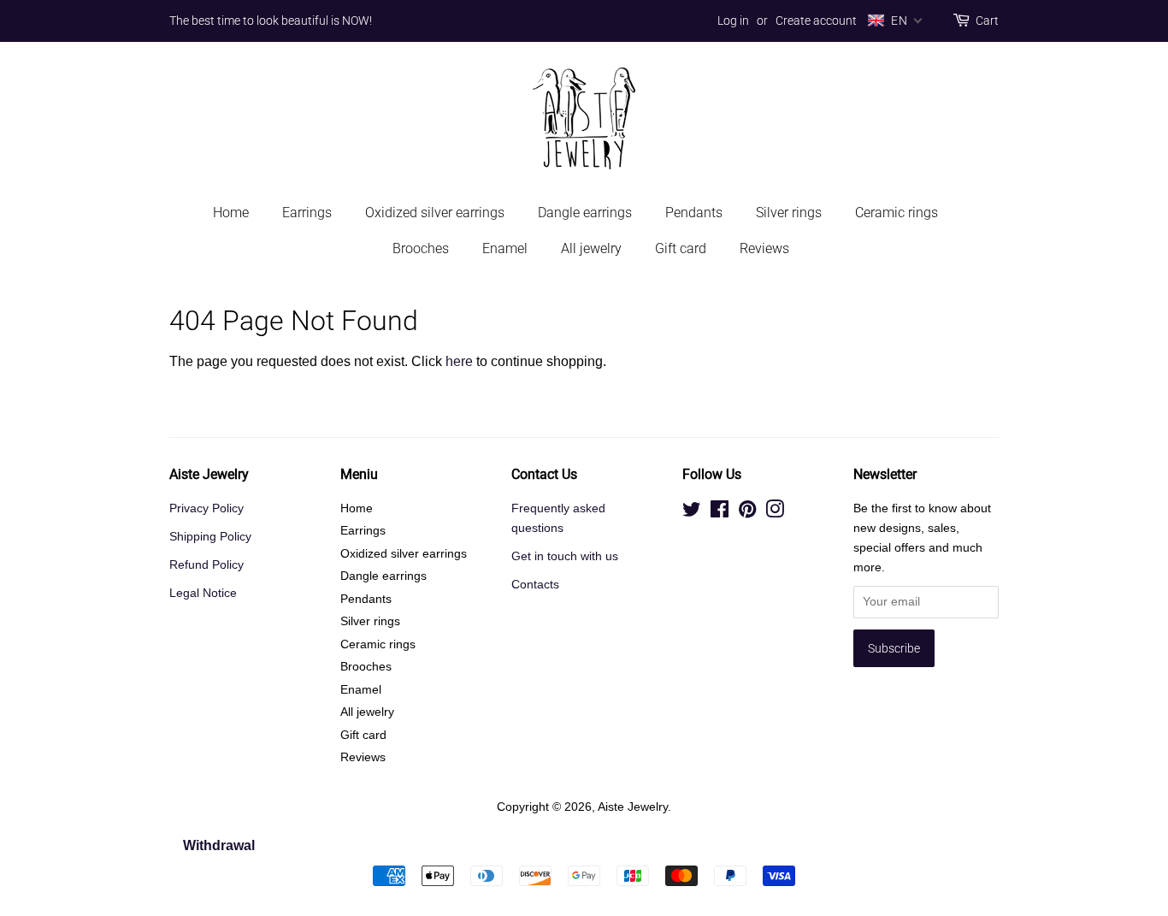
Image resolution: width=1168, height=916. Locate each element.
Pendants (694, 212)
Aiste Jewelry (633, 807)
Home (231, 212)
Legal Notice (203, 593)
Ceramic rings (896, 212)
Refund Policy (206, 564)
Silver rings (789, 212)
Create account (816, 20)
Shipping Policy (210, 536)
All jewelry (591, 248)
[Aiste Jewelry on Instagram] (774, 512)
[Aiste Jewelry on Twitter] (691, 512)
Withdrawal (219, 845)
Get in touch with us (564, 556)
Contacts (535, 584)
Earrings (307, 212)
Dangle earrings (585, 212)
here (459, 361)
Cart (987, 20)
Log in (733, 20)
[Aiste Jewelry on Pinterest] (747, 512)
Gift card (680, 248)
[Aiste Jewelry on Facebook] (719, 512)
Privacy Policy (206, 508)
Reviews (764, 248)
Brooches (420, 248)
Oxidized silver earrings (434, 212)
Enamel (505, 248)
